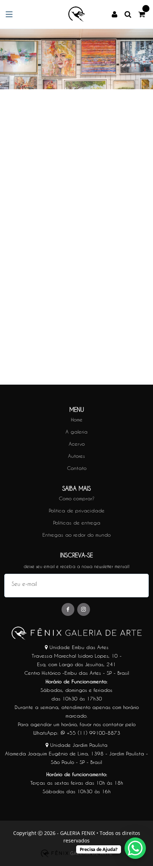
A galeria (76, 431)
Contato (76, 468)
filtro (21, 235)
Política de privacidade (77, 510)
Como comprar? (77, 498)
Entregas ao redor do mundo (76, 534)
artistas (58, 162)
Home (77, 419)
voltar (141, 162)
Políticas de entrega (76, 522)
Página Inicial (22, 162)
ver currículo (76, 227)
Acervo (77, 443)
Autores (76, 456)
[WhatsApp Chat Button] (135, 848)
